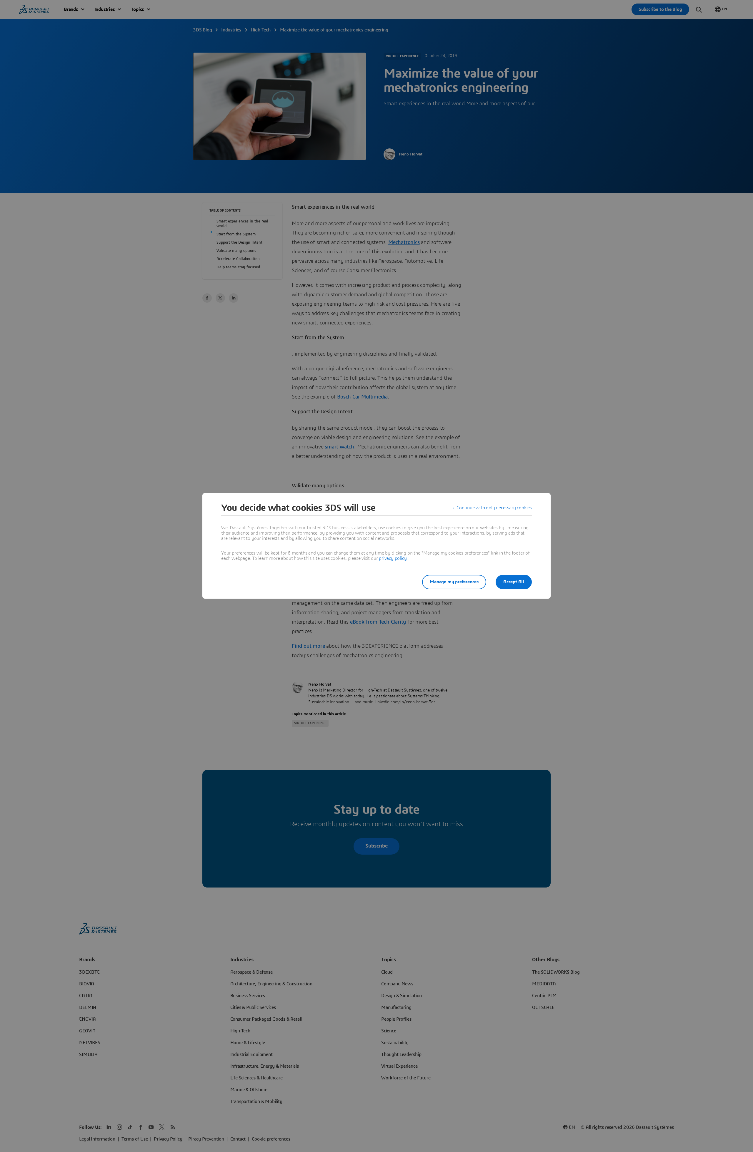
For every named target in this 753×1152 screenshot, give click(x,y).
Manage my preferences (454, 582)
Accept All (513, 582)
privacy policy (393, 558)
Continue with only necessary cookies (494, 507)
